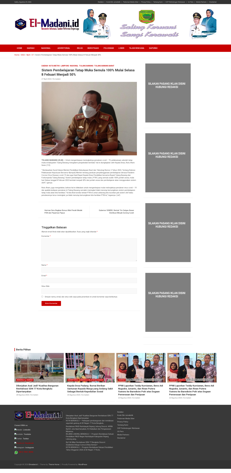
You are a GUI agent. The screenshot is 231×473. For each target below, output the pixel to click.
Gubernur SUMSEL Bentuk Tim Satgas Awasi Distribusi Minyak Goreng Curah (116, 211)
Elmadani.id (33, 464)
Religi (80, 48)
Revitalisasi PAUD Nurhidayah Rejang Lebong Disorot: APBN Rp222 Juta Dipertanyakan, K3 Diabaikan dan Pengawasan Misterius (89, 429)
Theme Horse (54, 464)
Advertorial (64, 48)
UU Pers (190, 2)
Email (44, 276)
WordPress (82, 464)
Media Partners (201, 2)
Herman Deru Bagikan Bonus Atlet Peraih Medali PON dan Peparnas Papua (63, 211)
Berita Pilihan (23, 349)
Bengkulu (21, 380)
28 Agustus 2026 (22, 395)
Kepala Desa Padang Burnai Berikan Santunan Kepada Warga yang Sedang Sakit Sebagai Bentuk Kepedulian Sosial (90, 388)
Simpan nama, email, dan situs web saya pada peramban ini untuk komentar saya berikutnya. (81, 297)
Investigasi (93, 48)
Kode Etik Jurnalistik (113, 2)
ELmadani (57, 79)
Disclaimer (213, 2)
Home (19, 48)
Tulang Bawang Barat (104, 66)
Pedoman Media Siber (130, 2)
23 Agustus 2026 (124, 398)
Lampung (65, 66)
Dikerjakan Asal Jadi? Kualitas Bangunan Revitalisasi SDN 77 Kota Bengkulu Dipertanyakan (37, 388)
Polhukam (109, 48)
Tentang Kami (158, 2)
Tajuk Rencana (136, 48)
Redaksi (101, 2)
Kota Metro (54, 66)
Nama (45, 265)
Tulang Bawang (86, 66)
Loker (121, 48)
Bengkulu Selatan (87, 380)
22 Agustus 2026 (175, 398)
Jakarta (181, 380)
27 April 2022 (46, 79)
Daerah (30, 48)
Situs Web (45, 286)
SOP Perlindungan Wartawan (175, 2)
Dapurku (153, 48)
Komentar (46, 236)
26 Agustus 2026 (73, 395)
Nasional (46, 48)
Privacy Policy (146, 2)
